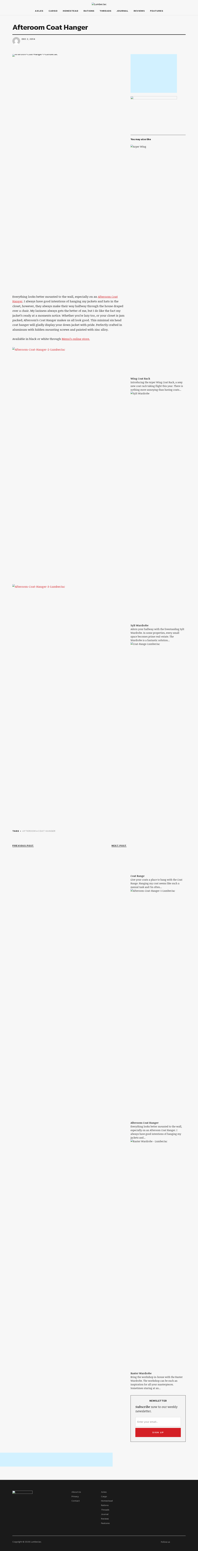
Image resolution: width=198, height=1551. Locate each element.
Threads (105, 11)
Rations (89, 11)
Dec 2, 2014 (28, 39)
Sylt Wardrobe (139, 625)
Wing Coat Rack (140, 378)
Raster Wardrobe (141, 1373)
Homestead (70, 11)
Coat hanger (46, 831)
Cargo (53, 11)
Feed (183, 1541)
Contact (75, 1500)
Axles (39, 11)
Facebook (174, 1541)
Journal (122, 11)
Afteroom (29, 831)
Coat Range (137, 876)
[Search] (22, 10)
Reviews (139, 11)
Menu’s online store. (76, 339)
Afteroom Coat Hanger (145, 1122)
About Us (76, 1492)
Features (156, 11)
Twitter (179, 1541)
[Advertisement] (154, 73)
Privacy (75, 1496)
